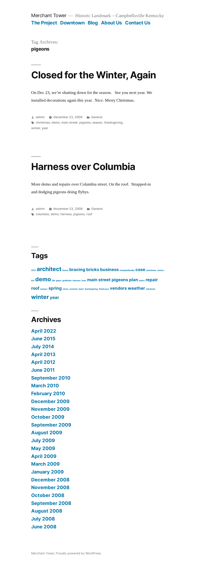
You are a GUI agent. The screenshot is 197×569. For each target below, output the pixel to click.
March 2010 (45, 385)
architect (49, 269)
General (96, 117)
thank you (104, 289)
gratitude (67, 280)
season (97, 122)
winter (35, 128)
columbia (42, 214)
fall (53, 280)
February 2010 (48, 393)
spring (55, 288)
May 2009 (43, 448)
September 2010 (50, 378)
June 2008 (43, 527)
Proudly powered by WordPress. (79, 553)
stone (65, 289)
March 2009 (45, 464)
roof (89, 214)
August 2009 (46, 432)
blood (65, 270)
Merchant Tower (48, 15)
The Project (44, 23)
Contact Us (137, 23)
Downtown (72, 23)
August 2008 (46, 511)
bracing (77, 269)
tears (81, 289)
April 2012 (43, 362)
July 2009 (43, 440)
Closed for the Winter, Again (93, 75)
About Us (111, 23)
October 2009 (47, 417)
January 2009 (47, 472)
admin (40, 117)
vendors (118, 288)
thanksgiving (113, 122)
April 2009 (43, 456)
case (140, 269)
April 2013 (43, 354)
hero (84, 280)
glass (58, 280)
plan (133, 279)
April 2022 (43, 331)
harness (66, 214)
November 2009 (50, 409)
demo (56, 122)
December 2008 (50, 480)
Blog (93, 23)
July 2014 (42, 346)
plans (142, 280)
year (45, 128)
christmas (43, 122)
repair (152, 279)
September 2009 (51, 425)
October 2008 (47, 495)
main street (69, 122)
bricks (92, 269)
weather (136, 288)
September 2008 (51, 503)
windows (150, 289)
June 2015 (43, 338)
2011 (33, 270)
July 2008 (43, 519)
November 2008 (50, 487)
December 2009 (50, 401)
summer (73, 289)
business (109, 269)
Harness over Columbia (83, 166)
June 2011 (43, 370)
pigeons (85, 122)
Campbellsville (127, 270)
